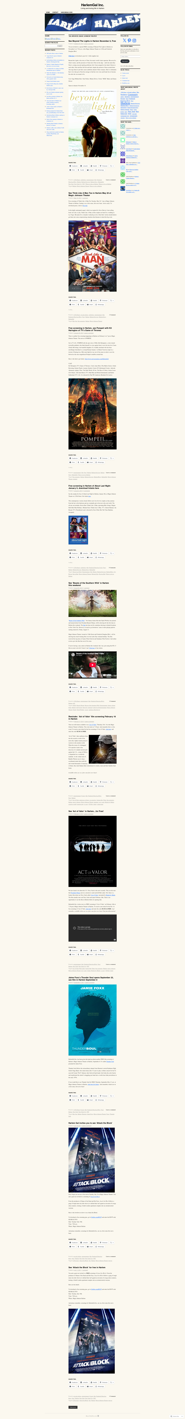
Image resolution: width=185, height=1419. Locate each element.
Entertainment (86, 572)
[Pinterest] (129, 40)
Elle (127, 169)
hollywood (79, 707)
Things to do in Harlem (96, 186)
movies (110, 1261)
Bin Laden (82, 968)
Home (48, 12)
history (131, 109)
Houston (84, 1114)
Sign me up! (125, 61)
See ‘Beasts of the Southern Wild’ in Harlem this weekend (89, 584)
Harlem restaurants (125, 109)
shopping (123, 118)
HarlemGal (101, 182)
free (76, 321)
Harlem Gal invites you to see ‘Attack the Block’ (90, 1122)
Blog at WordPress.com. (91, 1416)
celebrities (83, 180)
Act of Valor (76, 800)
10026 (74, 705)
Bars (138, 92)
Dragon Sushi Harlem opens (53, 81)
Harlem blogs (94, 182)
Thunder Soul (110, 1061)
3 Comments (112, 567)
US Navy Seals (92, 804)
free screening (81, 321)
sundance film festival (94, 710)
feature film (100, 800)
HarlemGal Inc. (92, 4)
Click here (71, 56)
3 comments (86, 491)
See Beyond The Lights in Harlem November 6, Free (92, 40)
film (95, 180)
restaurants (133, 116)
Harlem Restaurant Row (132, 107)
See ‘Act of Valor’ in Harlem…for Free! (86, 811)
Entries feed (125, 78)
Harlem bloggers (85, 182)
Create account (125, 73)
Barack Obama (80, 705)
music (126, 111)
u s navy (86, 804)
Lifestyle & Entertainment (100, 707)
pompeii (75, 479)
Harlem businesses (134, 105)
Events (83, 796)
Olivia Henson (129, 155)
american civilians (84, 800)
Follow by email (127, 46)
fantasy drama (111, 705)
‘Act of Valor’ (93, 724)
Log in (123, 75)
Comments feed (125, 80)
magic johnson (77, 802)
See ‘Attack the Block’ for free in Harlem (87, 1267)
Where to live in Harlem (105, 184)
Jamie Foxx (90, 1114)
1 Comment (112, 315)
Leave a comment (88, 43)
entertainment (90, 180)
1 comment (85, 198)
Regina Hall (102, 574)
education (127, 97)
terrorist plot (80, 804)
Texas (107, 1114)
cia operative (93, 800)
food (127, 99)
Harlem (79, 182)
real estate (134, 114)
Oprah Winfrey (80, 710)
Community (133, 94)
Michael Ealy (95, 574)
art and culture (84, 315)
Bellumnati (128, 142)
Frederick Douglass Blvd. (75, 317)
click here (108, 729)
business (124, 94)
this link (85, 206)
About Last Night (77, 572)
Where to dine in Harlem (91, 184)
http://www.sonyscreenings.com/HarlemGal (97, 359)
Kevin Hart (75, 574)
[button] (93, 603)
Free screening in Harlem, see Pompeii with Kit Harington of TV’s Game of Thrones (90, 329)
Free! (83, 317)
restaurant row (125, 116)
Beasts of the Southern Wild (76, 620)
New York (71, 184)
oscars (86, 710)
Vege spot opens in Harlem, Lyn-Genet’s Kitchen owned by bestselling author (54, 102)
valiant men (100, 804)
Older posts (73, 1407)
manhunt (96, 802)
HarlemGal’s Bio (66, 12)
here (89, 496)
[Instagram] (134, 40)
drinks (122, 97)
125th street (76, 1261)
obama (89, 970)
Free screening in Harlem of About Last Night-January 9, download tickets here (90, 486)
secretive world (72, 804)
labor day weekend (87, 707)
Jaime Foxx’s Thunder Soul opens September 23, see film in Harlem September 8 (91, 978)
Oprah (74, 710)
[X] (124, 40)
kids (74, 703)
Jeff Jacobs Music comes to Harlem (55, 53)
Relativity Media (109, 802)
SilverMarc (128, 190)
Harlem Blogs (97, 477)
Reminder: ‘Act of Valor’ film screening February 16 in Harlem (92, 717)
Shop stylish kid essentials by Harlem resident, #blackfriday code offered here (55, 133)
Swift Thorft (129, 149)
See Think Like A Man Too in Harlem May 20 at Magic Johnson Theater (90, 194)
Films (70, 707)
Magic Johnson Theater (83, 186)
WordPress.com (125, 83)
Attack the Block (95, 1197)
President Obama (75, 893)
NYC (83, 184)
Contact (55, 12)
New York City (78, 184)
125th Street (77, 180)
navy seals (101, 802)
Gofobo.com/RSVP (96, 1217)
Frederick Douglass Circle (96, 567)
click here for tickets (93, 1084)
